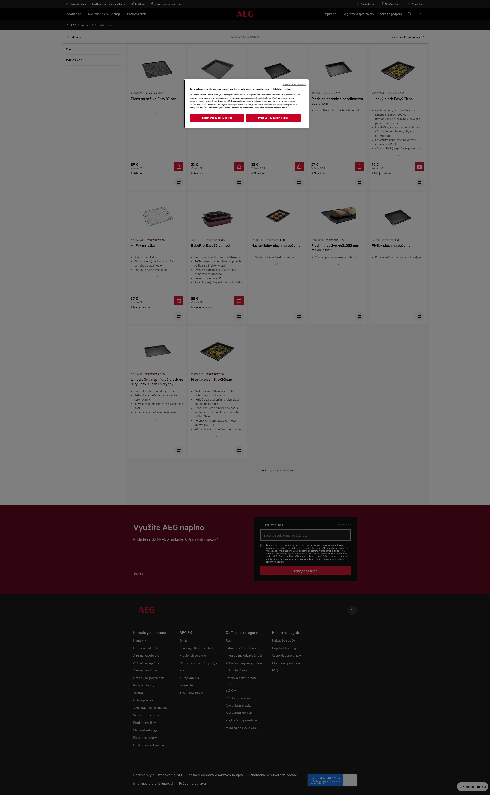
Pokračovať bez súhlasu (294, 84)
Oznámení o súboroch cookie (242, 107)
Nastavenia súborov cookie (217, 118)
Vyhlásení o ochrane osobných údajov (271, 107)
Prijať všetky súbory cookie (273, 118)
